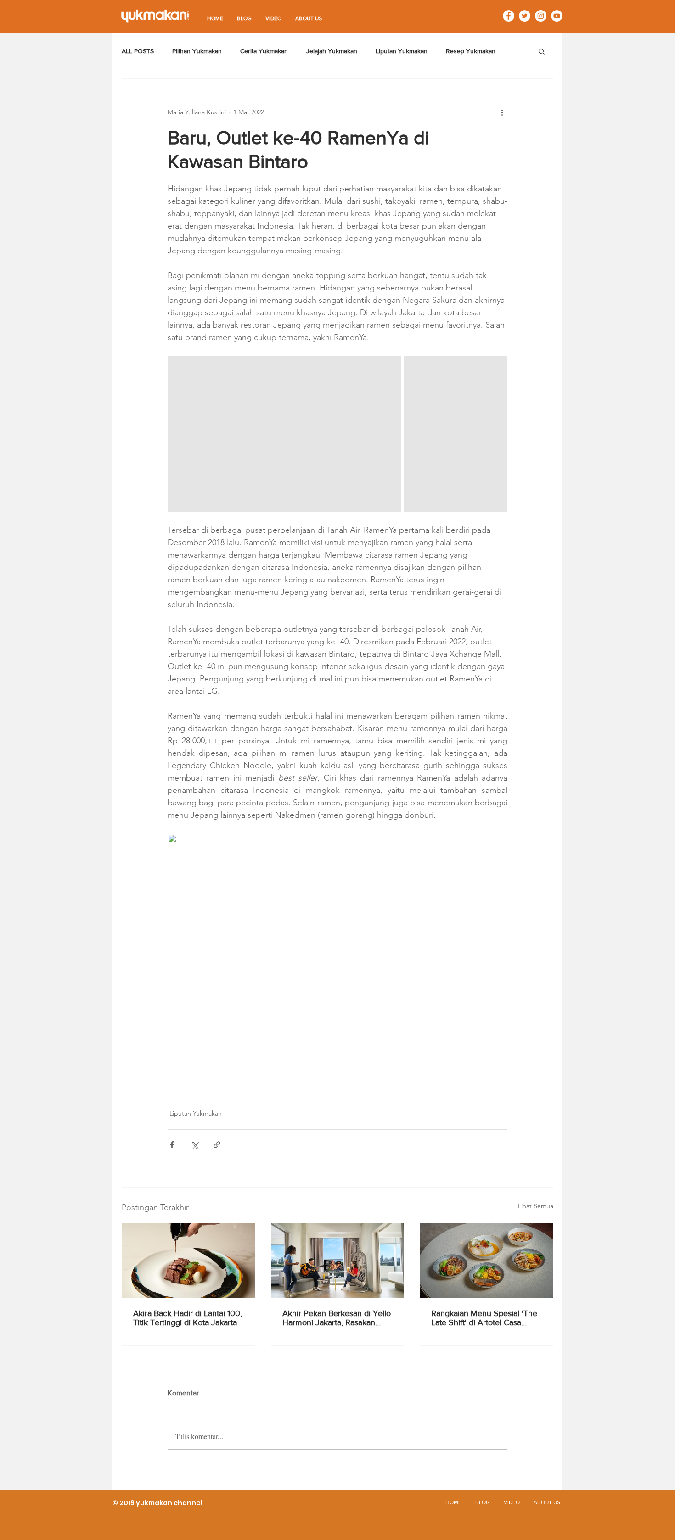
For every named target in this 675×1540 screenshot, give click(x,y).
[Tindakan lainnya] (501, 111)
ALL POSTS (138, 51)
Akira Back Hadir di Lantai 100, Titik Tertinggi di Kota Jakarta (187, 1318)
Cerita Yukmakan (264, 51)
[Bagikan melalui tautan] (217, 1144)
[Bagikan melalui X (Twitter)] (194, 1144)
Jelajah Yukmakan (331, 51)
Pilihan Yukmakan (197, 51)
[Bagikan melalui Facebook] (172, 1144)
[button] (541, 51)
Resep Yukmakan (470, 51)
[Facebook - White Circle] (508, 16)
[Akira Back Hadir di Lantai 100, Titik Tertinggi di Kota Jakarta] (188, 1260)
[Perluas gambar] (284, 434)
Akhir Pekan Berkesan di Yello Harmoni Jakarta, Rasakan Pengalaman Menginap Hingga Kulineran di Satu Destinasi (336, 1318)
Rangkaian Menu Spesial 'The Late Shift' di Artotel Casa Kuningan (484, 1318)
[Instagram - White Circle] (540, 16)
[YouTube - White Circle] (556, 16)
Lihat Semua (535, 1206)
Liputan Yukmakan (402, 51)
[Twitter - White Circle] (524, 16)
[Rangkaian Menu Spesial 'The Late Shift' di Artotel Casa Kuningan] (486, 1260)
